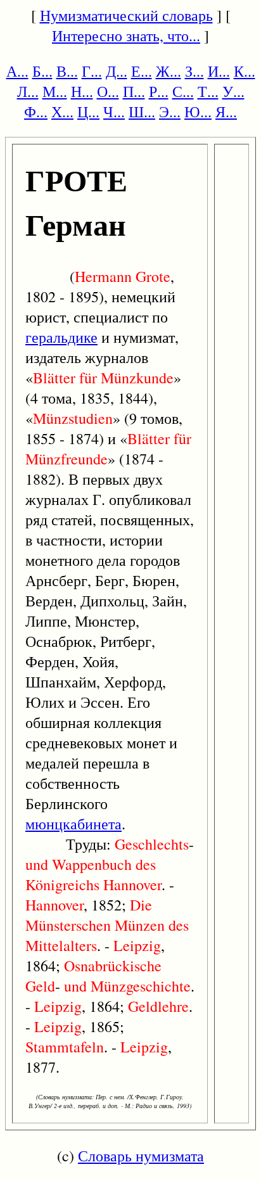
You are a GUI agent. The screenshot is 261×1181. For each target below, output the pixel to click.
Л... (28, 91)
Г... (92, 71)
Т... (208, 91)
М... (54, 91)
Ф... (36, 111)
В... (67, 71)
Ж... (168, 71)
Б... (42, 71)
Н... (82, 91)
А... (17, 71)
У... (233, 91)
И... (219, 71)
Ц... (88, 111)
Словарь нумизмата (141, 1156)
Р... (159, 91)
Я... (226, 111)
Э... (170, 111)
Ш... (142, 111)
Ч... (114, 111)
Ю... (198, 111)
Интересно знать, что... (126, 35)
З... (194, 71)
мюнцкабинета (73, 824)
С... (183, 91)
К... (244, 71)
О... (108, 91)
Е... (141, 71)
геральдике (61, 337)
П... (134, 91)
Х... (62, 111)
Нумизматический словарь (126, 15)
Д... (116, 71)
